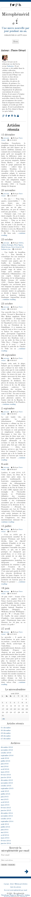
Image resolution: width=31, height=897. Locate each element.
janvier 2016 (6, 777)
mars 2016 (5, 772)
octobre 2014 (6, 819)
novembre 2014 (7, 816)
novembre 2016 (7, 750)
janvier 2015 (6, 810)
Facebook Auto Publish (9, 896)
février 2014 (6, 841)
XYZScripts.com (23, 896)
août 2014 (5, 824)
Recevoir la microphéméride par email (15, 890)
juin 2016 (4, 764)
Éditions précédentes (21, 884)
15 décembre (8, 135)
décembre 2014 (7, 813)
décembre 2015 (7, 780)
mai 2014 (4, 832)
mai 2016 (4, 766)
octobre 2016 (6, 753)
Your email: (5, 855)
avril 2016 (5, 769)
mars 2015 (5, 805)
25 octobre (7, 239)
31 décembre (6, 728)
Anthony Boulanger (7, 245)
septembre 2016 (7, 755)
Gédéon (21, 243)
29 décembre (6, 733)
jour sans (6, 138)
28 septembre (8, 355)
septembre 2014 (7, 821)
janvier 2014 (6, 843)
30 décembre (6, 730)
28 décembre (6, 736)
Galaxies (10, 66)
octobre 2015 (6, 786)
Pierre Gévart (15, 247)
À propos (6, 884)
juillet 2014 (5, 827)
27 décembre (6, 739)
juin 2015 (4, 797)
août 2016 (5, 758)
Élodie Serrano (6, 247)
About (12, 884)
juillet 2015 (5, 794)
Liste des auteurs (15, 887)
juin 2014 (4, 830)
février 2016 (6, 775)
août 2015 (5, 791)
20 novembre (8, 190)
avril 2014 (5, 835)
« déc (3, 719)
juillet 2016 (5, 761)
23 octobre (7, 303)
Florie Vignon (18, 245)
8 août (4, 464)
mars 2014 (5, 838)
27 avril (5, 629)
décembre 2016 (7, 747)
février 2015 (6, 808)
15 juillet (6, 526)
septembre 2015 (7, 788)
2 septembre (7, 408)
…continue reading (8, 299)
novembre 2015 (7, 783)
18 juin (5, 588)
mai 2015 (4, 799)
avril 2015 (5, 802)
